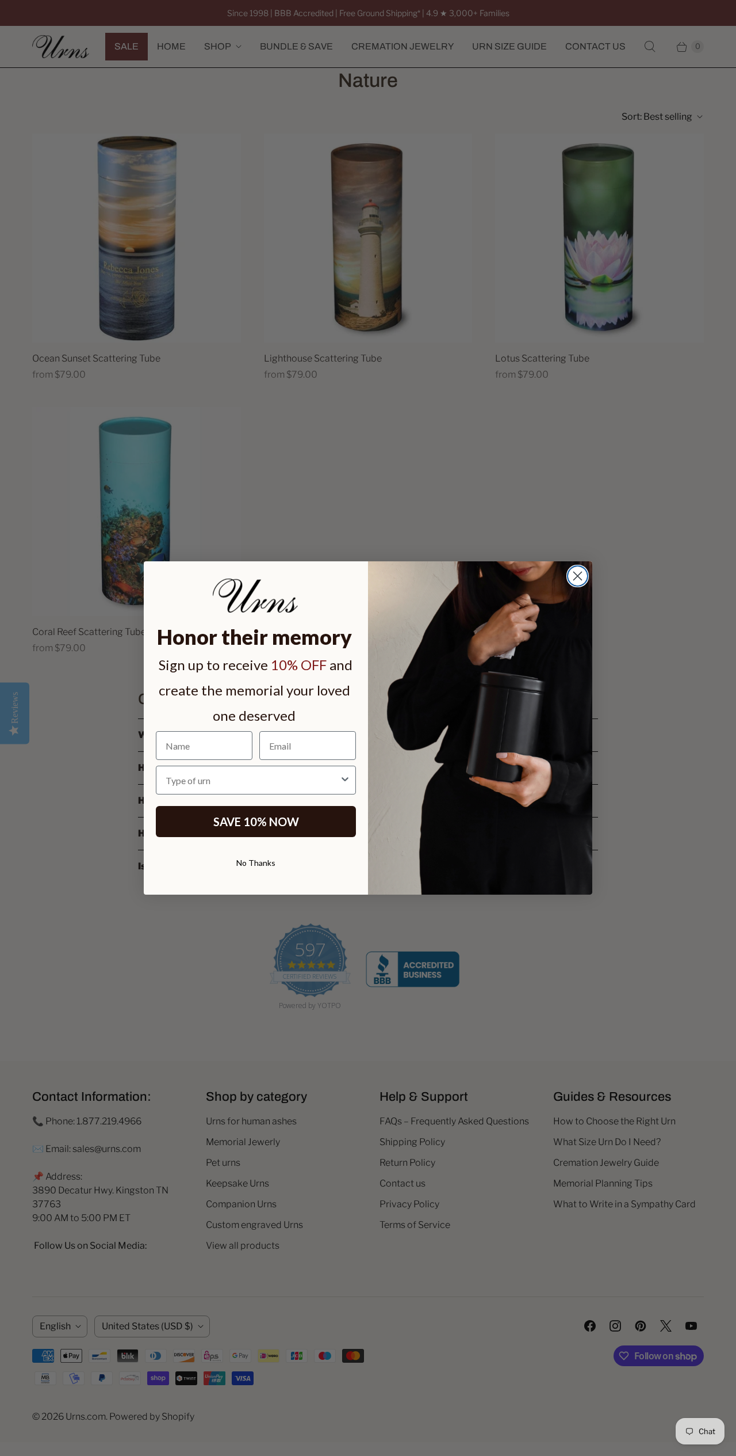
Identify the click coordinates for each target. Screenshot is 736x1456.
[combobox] (252, 780)
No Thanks (255, 863)
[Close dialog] (578, 576)
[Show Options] (345, 780)
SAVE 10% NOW (256, 821)
